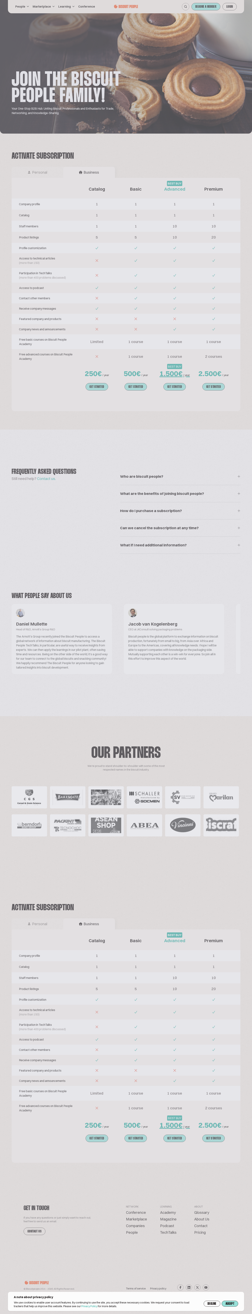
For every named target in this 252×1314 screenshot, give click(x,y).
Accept (230, 1304)
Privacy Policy (89, 1306)
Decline (212, 1304)
